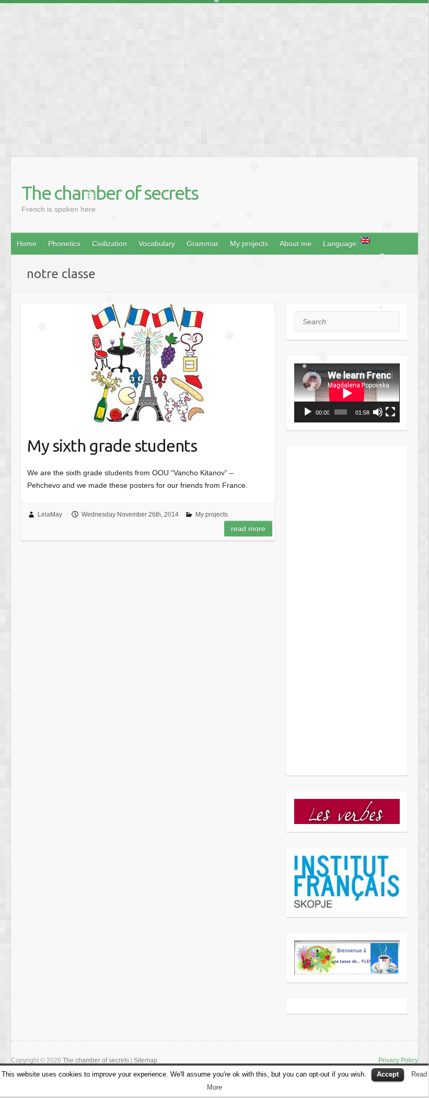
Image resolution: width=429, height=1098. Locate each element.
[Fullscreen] (390, 412)
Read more (248, 528)
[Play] (308, 412)
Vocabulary (156, 243)
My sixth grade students (112, 445)
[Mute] (378, 412)
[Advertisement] (214, 76)
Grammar (202, 243)
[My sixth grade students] (148, 363)
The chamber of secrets (109, 192)
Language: (342, 243)
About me (295, 243)
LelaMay (50, 514)
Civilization (109, 243)
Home (27, 243)
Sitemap (145, 1060)
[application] (346, 392)
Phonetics (64, 243)
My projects (249, 243)
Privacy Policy (398, 1060)
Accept (388, 1074)
